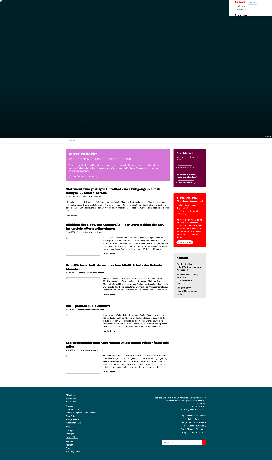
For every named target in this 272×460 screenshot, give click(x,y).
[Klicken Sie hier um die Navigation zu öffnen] (267, 4)
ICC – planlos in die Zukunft (88, 306)
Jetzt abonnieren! (185, 182)
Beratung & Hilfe (73, 451)
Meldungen (71, 398)
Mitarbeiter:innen (73, 423)
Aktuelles (70, 395)
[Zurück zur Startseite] (66, 140)
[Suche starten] (204, 442)
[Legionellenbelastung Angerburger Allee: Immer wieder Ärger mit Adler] (83, 364)
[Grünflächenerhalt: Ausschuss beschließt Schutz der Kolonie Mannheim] (83, 286)
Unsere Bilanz (72, 437)
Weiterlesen (72, 215)
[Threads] (74, 4)
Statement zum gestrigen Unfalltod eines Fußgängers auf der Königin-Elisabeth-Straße (114, 191)
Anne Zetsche (72, 416)
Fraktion (241, 15)
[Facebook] (67, 4)
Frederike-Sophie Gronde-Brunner (81, 413)
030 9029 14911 (199, 406)
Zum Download (184, 242)
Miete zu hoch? (83, 154)
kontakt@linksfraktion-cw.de (193, 409)
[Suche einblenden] (261, 4)
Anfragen (70, 434)
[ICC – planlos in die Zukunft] (83, 323)
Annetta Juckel (72, 409)
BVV (68, 427)
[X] (70, 4)
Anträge (69, 430)
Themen (70, 441)
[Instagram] (81, 4)
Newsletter (241, 9)
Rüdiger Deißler (73, 419)
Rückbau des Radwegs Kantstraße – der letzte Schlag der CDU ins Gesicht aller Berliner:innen (115, 226)
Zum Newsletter (185, 167)
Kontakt (69, 445)
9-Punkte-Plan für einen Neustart (189, 199)
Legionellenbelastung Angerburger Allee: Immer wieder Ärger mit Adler (117, 344)
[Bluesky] (77, 4)
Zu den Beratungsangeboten (83, 176)
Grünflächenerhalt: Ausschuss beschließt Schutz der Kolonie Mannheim (114, 267)
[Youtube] (84, 4)
